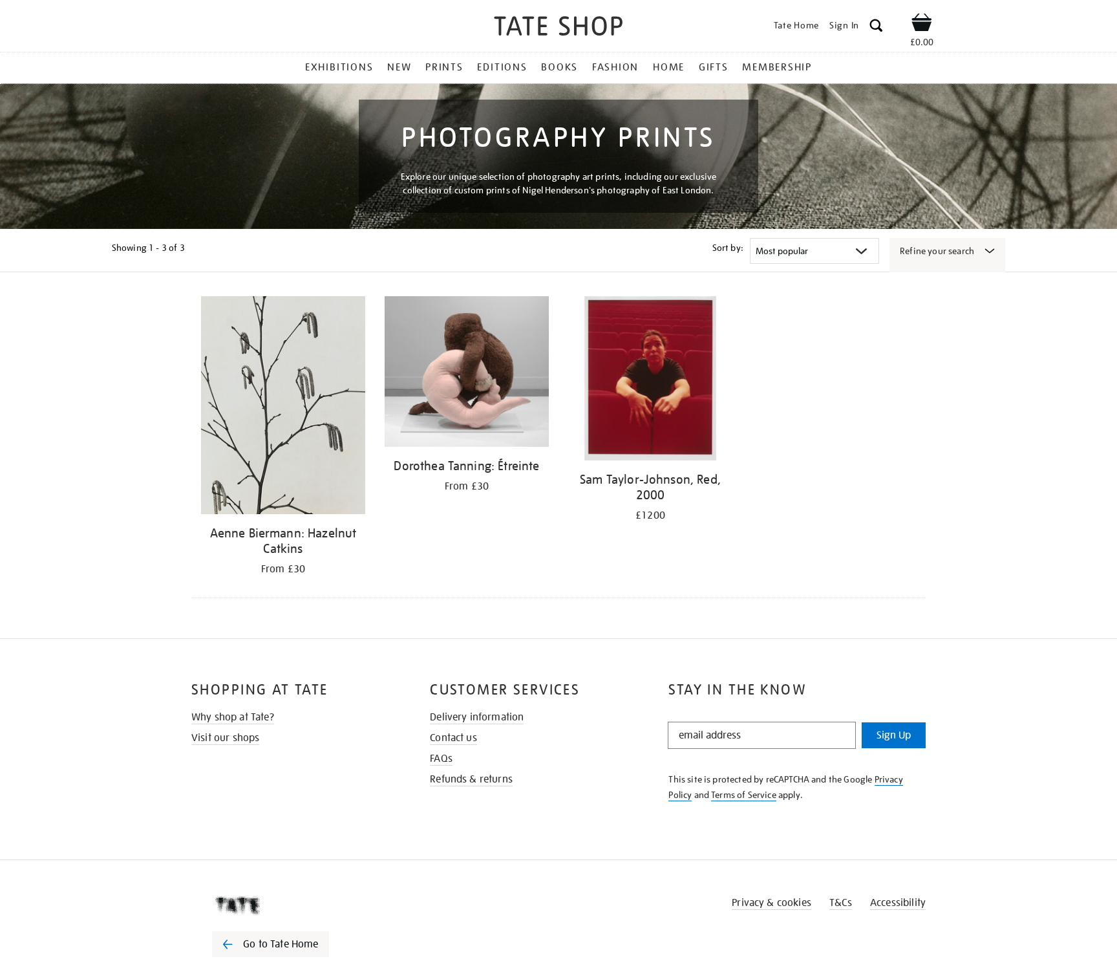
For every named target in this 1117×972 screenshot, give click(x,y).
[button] (876, 27)
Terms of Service (743, 795)
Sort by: (727, 248)
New (399, 67)
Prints (444, 67)
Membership (777, 67)
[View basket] (922, 25)
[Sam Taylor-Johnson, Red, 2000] (650, 380)
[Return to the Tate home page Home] (558, 28)
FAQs (441, 758)
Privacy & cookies (771, 902)
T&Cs (840, 902)
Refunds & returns (471, 779)
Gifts (714, 67)
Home (669, 67)
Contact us (453, 737)
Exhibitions (339, 67)
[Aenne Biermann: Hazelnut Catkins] (283, 407)
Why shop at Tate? (232, 717)
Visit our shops (225, 737)
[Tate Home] (293, 905)
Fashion (615, 67)
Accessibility (898, 902)
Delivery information (477, 717)
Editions (502, 67)
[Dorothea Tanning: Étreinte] (467, 373)
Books (559, 67)
